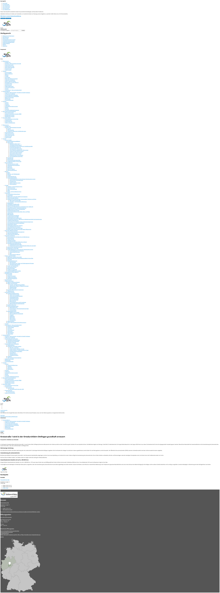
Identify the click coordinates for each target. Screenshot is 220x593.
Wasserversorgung (11, 276)
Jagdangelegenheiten (11, 311)
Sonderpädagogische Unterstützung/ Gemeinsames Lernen (22, 179)
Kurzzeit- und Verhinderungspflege (17, 284)
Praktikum (9, 356)
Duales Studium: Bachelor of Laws (17, 349)
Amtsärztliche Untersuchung (13, 194)
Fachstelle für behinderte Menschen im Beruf (17, 242)
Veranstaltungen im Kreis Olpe (11, 119)
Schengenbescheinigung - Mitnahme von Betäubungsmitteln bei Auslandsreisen (24, 219)
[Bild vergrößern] (4, 470)
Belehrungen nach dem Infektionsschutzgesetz (17, 196)
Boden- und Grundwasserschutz (14, 191)
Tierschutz (9, 328)
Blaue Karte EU (13, 301)
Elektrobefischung (13, 307)
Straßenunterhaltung (11, 277)
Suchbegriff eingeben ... (5, 30)
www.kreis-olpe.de (7, 509)
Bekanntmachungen (9, 97)
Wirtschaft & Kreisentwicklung (9, 111)
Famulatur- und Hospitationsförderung (18, 201)
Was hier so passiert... (14, 347)
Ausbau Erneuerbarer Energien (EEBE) (13, 114)
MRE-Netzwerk (10, 214)
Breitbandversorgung (9, 115)
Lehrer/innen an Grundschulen (16, 180)
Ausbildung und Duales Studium (14, 346)
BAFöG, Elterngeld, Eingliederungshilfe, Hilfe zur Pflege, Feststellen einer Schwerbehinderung (20, 534)
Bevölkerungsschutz (11, 305)
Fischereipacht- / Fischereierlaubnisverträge (19, 308)
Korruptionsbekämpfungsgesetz (12, 110)
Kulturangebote (13, 184)
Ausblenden (3, 18)
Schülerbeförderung (11, 176)
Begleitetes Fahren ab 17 (15, 143)
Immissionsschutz (11, 188)
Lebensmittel (10, 333)
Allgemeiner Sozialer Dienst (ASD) (14, 257)
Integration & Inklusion (10, 80)
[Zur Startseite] (6, 26)
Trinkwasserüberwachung (13, 220)
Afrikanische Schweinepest (8, 36)
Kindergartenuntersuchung (13, 210)
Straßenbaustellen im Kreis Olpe (14, 161)
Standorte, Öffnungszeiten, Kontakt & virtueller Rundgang (17, 92)
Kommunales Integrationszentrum (14, 247)
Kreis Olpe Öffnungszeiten (6, 517)
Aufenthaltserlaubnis (14, 298)
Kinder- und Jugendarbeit (12, 266)
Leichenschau (10, 213)
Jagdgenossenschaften (14, 312)
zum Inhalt (5, 3)
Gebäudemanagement (12, 278)
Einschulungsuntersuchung (13, 205)
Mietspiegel (9, 167)
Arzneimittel (10, 195)
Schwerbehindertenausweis (9, 41)
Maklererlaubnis (10, 321)
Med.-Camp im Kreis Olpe (15, 200)
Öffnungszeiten (10, 130)
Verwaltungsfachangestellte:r (16, 351)
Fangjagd (12, 315)
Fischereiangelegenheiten (12, 306)
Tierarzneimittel (10, 330)
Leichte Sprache (10, 239)
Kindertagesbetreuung (12, 260)
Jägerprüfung (12, 318)
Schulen (9, 175)
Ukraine (6, 88)
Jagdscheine (12, 317)
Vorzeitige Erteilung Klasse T (16, 145)
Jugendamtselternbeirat (15, 264)
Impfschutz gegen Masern (12, 198)
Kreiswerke (9, 274)
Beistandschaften (11, 268)
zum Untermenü (6, 7)
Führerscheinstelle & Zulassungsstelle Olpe (9, 531)
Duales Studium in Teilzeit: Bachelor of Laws (19, 350)
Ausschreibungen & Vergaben (11, 95)
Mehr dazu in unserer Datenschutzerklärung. (10, 16)
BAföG (8, 172)
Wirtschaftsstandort (9, 112)
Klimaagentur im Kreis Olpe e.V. (12, 82)
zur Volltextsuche (6, 9)
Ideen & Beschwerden (9, 67)
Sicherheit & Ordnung (9, 87)
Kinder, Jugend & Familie (10, 81)
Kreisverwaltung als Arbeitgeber (12, 96)
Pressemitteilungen (9, 100)
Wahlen (4, 44)
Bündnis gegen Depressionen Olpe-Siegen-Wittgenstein (19, 229)
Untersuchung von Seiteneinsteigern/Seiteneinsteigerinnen (20, 221)
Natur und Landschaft (12, 189)
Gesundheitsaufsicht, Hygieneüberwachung (16, 208)
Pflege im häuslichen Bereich (13, 282)
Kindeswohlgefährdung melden (14, 271)
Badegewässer (10, 203)
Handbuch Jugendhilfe (12, 269)
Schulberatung (13, 181)
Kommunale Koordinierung (13, 234)
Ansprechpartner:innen (15, 252)
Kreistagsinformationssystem (9, 39)
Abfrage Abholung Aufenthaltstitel (17, 303)
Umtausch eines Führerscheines (17, 151)
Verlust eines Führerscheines (16, 152)
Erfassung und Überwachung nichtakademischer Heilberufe (20, 206)
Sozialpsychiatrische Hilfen (13, 216)
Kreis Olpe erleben (7, 117)
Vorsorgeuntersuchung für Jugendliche (15, 223)
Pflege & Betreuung (9, 86)
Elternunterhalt (13, 288)
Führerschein (5, 38)
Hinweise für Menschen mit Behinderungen (16, 131)
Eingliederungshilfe (11, 240)
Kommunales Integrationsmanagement (15, 232)
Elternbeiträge (13, 262)
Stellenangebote (6, 43)
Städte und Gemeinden (10, 122)
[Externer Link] (110, 495)
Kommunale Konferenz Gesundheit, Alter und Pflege (18, 211)
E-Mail (5, 488)
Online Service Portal (9, 66)
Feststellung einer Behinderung (14, 243)
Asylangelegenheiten (14, 297)
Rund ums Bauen (11, 169)
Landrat (6, 102)
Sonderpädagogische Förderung (17, 250)
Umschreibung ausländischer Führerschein (19, 150)
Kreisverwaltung (6, 91)
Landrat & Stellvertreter (12, 365)
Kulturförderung (8, 121)
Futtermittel (9, 331)
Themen (4, 71)
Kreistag (4, 101)
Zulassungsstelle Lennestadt (6, 532)
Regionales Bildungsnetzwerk (11, 78)
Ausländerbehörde (4, 533)
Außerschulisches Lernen (15, 182)
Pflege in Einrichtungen (12, 283)
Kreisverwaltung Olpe (4, 502)
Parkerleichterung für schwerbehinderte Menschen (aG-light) (23, 245)
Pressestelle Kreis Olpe (4, 479)
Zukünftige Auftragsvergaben (13, 340)
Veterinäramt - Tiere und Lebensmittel (13, 90)
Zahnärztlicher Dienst (12, 224)
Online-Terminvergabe (14, 294)
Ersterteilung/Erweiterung (15, 147)
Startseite (2, 415)
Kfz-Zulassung (6, 37)
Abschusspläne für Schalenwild (16, 313)
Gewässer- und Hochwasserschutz (14, 186)
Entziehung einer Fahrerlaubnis (16, 155)
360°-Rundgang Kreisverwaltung (14, 357)
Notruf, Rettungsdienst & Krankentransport (16, 322)
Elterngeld (9, 259)
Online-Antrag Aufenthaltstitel (16, 296)
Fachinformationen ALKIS (12, 164)
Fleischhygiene (10, 332)
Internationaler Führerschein (16, 149)
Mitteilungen (7, 99)
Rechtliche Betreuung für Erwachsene (15, 289)
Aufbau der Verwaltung (10, 93)
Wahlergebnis (10, 369)
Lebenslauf (9, 367)
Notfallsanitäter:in (13, 354)
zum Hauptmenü (6, 5)
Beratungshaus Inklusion (15, 254)
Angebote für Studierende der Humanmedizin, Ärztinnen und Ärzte (21, 199)
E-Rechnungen (8, 70)
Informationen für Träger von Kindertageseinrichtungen (22, 263)
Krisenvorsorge (8, 68)
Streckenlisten (13, 320)
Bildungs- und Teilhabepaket (13, 174)
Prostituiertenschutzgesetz (13, 215)
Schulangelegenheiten (12, 177)
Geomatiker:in (13, 352)
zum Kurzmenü (6, 8)
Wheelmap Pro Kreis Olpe (12, 248)
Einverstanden (8, 18)
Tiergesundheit (10, 327)
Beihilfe (2, 537)
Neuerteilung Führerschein (15, 154)
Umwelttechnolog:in (14, 355)
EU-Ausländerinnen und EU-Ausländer (18, 302)
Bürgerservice (6, 61)
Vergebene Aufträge (11, 342)
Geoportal (5, 46)
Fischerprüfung (13, 310)
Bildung (6, 75)
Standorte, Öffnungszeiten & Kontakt (13, 63)
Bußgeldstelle (10, 159)
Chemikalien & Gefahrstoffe (13, 204)
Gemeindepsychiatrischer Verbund (14, 225)
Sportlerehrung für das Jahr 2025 (17, 389)
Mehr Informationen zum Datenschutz (8, 414)
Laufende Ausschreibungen (13, 341)
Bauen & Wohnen (9, 73)
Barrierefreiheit (10, 238)
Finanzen (7, 109)
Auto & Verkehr (8, 72)
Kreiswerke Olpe (8, 83)
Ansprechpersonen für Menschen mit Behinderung (18, 237)
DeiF (11, 253)
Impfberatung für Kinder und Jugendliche (16, 209)
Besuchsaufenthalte (14, 300)
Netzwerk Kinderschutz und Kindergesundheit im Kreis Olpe (20, 258)
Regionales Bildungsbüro (12, 233)
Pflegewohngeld (13, 287)
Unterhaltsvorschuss (11, 267)
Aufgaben (9, 366)
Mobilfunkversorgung (9, 116)
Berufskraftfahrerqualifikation (13, 141)
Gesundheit (7, 77)
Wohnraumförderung (12, 170)
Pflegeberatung (10, 291)
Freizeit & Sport (8, 120)
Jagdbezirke (12, 316)
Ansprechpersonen (9, 65)
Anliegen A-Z (7, 62)
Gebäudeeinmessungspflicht (13, 165)
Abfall (8, 190)
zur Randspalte (6, 4)
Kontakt (9, 128)
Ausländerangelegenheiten (8, 42)
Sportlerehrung (10, 388)
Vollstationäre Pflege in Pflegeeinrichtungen (19, 286)
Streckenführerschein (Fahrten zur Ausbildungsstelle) (21, 146)
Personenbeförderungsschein (16, 156)
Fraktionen (7, 105)
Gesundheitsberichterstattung (14, 227)
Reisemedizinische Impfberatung (14, 218)
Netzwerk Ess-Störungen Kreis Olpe (15, 228)
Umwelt (6, 76)
